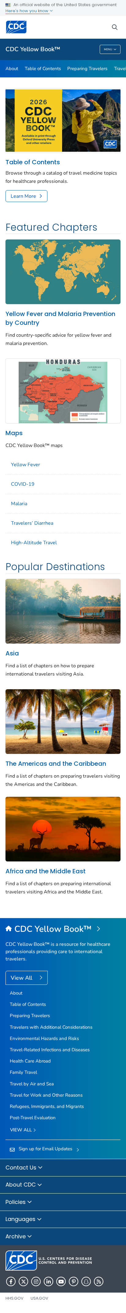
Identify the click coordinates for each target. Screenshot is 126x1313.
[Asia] (63, 610)
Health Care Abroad (30, 1061)
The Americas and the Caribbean (56, 763)
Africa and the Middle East (46, 871)
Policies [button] (16, 1202)
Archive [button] (16, 1236)
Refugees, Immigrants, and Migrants (47, 1106)
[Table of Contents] (63, 120)
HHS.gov (15, 1298)
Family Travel (23, 1072)
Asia (12, 653)
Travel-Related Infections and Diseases (50, 1050)
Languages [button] (21, 1219)
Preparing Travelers (87, 69)
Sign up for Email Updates (45, 1149)
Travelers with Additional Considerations (51, 1027)
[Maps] (63, 390)
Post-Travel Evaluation (33, 1118)
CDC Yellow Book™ (33, 49)
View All (22, 977)
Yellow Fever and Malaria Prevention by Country (60, 318)
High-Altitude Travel (34, 542)
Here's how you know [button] (28, 11)
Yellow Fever (25, 464)
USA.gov (39, 1298)
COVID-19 (23, 484)
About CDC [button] (21, 1184)
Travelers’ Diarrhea (32, 523)
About (12, 69)
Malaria (19, 503)
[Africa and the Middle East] (63, 828)
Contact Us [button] (22, 1167)
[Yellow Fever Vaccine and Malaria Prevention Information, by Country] (63, 271)
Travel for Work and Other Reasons (46, 1095)
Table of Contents (43, 69)
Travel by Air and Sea (32, 1084)
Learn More (23, 196)
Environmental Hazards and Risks (44, 1038)
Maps (14, 433)
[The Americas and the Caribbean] (63, 721)
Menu (108, 49)
